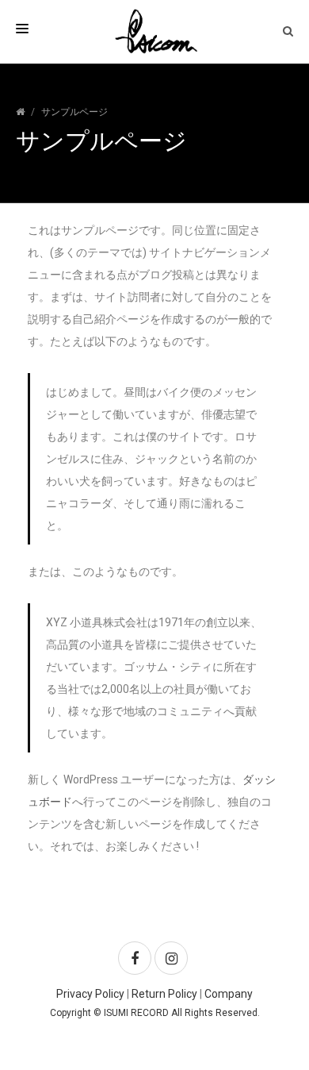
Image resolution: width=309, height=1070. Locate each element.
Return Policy (164, 993)
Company (228, 993)
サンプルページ (74, 111)
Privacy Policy (90, 993)
